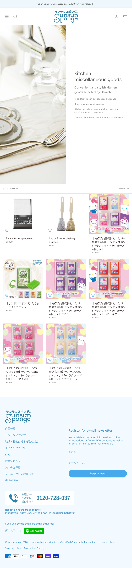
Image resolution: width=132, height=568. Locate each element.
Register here (97, 473)
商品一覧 (10, 428)
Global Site (11, 480)
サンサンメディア (15, 435)
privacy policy (107, 542)
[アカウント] (116, 16)
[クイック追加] (7, 230)
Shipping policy (13, 548)
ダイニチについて (15, 448)
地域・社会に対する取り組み (22, 441)
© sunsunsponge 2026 (16, 542)
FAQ (7, 454)
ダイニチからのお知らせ (19, 473)
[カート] (125, 16)
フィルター (10, 189)
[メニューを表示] (6, 16)
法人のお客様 (13, 467)
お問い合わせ (13, 461)
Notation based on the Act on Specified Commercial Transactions (63, 542)
